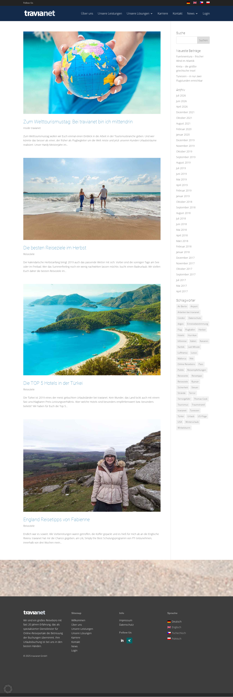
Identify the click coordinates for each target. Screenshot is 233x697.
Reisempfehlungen (196, 369)
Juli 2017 (181, 280)
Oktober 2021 (184, 118)
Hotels (181, 335)
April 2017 (182, 291)
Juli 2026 (181, 95)
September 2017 (186, 274)
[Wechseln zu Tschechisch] (201, 4)
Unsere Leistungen (110, 13)
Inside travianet (32, 128)
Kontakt (177, 13)
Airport (194, 306)
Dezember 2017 (185, 257)
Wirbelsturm (184, 427)
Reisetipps (197, 375)
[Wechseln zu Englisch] (195, 4)
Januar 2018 (183, 252)
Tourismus (183, 404)
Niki (191, 358)
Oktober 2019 (184, 151)
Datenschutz (195, 318)
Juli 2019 (181, 168)
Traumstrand (198, 404)
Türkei (181, 416)
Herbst (202, 329)
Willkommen (78, 620)
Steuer (194, 387)
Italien (193, 341)
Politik (181, 369)
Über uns (87, 13)
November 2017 (185, 263)
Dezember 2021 (185, 112)
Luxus (194, 352)
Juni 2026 (181, 101)
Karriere (163, 13)
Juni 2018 (181, 224)
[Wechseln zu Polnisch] (208, 4)
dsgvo (180, 323)
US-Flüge (202, 416)
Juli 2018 (181, 218)
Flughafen (190, 329)
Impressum (125, 620)
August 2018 (183, 213)
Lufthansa (182, 352)
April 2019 (182, 185)
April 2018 (182, 235)
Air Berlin (182, 306)
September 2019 (186, 157)
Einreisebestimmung (197, 323)
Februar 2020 (183, 129)
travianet (182, 410)
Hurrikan (192, 335)
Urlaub (190, 416)
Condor (181, 318)
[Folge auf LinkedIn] (122, 640)
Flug (180, 329)
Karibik (181, 346)
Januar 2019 (183, 196)
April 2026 (182, 106)
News (190, 13)
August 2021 (183, 123)
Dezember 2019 (185, 140)
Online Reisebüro (186, 364)
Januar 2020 (183, 134)
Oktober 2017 (184, 268)
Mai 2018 (181, 229)
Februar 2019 (183, 190)
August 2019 (183, 162)
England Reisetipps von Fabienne (56, 519)
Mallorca (182, 358)
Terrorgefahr (184, 398)
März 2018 (182, 241)
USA (180, 421)
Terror (192, 393)
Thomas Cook (200, 398)
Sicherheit (183, 387)
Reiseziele (29, 254)
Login (206, 13)
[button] (8, 689)
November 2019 (185, 146)
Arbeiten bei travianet (188, 312)
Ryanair (195, 381)
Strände (181, 393)
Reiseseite (183, 375)
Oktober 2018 (184, 201)
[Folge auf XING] (129, 640)
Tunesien (194, 410)
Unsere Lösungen (138, 13)
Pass (201, 364)
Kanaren (204, 341)
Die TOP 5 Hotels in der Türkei (53, 383)
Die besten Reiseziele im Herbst (54, 247)
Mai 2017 (181, 285)
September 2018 (186, 207)
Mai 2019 (181, 179)
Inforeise (182, 341)
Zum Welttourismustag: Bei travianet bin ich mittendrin (78, 121)
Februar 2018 (183, 246)
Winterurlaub (192, 421)
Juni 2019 (181, 173)
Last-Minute (194, 346)
